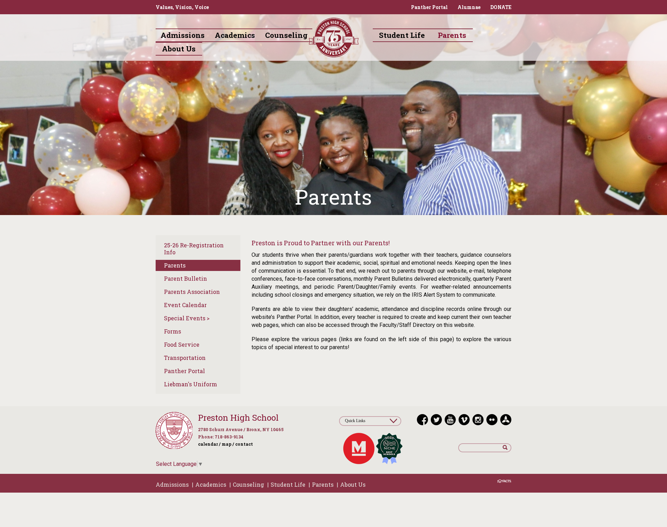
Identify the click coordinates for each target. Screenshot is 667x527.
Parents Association (192, 291)
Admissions (172, 484)
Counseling (248, 484)
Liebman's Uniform (190, 384)
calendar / (209, 444)
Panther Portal (429, 7)
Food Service (181, 344)
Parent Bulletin (185, 278)
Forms (172, 331)
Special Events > (186, 318)
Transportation (185, 357)
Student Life (288, 484)
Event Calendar (185, 304)
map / (228, 444)
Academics (210, 484)
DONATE (500, 7)
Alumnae (469, 7)
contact (244, 444)
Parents (175, 265)
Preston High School (238, 417)
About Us (352, 484)
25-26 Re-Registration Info (194, 248)
